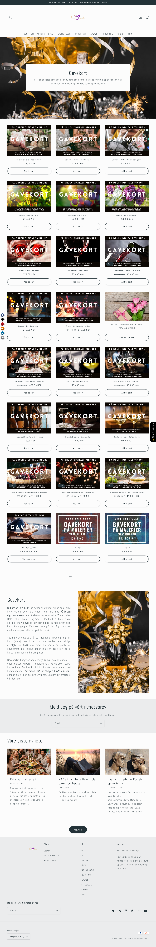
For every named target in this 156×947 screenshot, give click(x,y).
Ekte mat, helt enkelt (23, 779)
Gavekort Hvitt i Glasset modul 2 (78, 381)
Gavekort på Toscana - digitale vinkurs (78, 437)
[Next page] (86, 574)
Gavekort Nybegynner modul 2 (78, 215)
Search (47, 850)
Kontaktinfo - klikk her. (128, 850)
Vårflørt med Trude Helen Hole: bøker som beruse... (77, 781)
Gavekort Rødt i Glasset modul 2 (78, 271)
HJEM (82, 850)
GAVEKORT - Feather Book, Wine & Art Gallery (127, 324)
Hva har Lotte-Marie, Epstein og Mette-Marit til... (125, 781)
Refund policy (50, 860)
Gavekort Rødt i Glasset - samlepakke (127, 271)
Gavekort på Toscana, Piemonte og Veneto (29, 381)
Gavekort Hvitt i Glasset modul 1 (29, 326)
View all (78, 829)
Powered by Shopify (142, 938)
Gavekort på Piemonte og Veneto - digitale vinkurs (78, 492)
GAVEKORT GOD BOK (29, 548)
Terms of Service (51, 855)
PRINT (83, 894)
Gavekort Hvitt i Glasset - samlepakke (126, 381)
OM (81, 855)
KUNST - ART (85, 875)
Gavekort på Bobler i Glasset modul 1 (29, 160)
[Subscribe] (101, 723)
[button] (10, 17)
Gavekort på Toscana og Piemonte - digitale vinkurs (29, 492)
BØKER (83, 865)
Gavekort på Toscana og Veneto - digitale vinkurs (127, 492)
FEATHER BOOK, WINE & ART (127, 938)
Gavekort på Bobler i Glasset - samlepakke (126, 160)
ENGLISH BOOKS (87, 870)
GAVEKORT (84, 880)
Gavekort (78, 548)
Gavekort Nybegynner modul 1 (29, 215)
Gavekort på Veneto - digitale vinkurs (127, 437)
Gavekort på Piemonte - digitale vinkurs (29, 437)
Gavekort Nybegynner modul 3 (126, 215)
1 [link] (70, 574)
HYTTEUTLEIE (86, 885)
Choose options (126, 337)
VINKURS (84, 860)
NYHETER (84, 889)
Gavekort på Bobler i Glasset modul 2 (78, 160)
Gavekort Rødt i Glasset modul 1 (29, 271)
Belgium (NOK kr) (17, 936)
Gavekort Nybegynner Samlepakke (78, 326)
